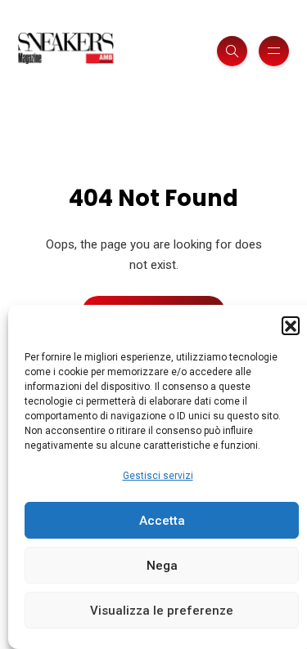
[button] (290, 325)
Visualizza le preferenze (161, 610)
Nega (162, 565)
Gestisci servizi (158, 475)
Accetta (162, 520)
